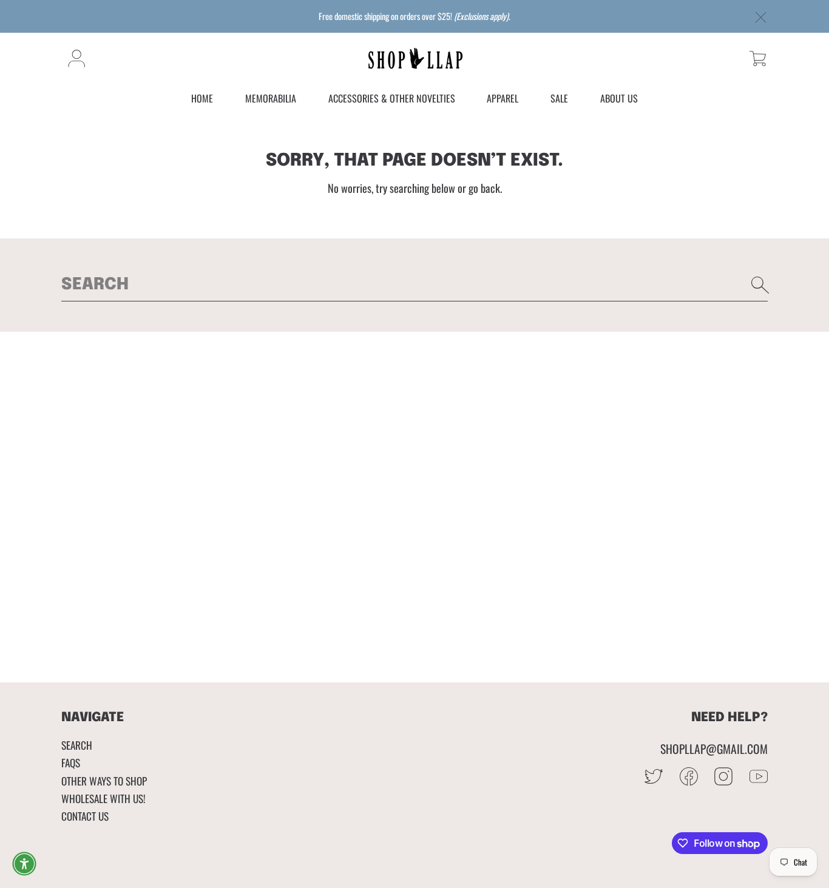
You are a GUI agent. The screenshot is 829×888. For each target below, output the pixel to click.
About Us (619, 99)
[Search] (760, 285)
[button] (757, 58)
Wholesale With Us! (103, 798)
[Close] (761, 18)
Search (76, 745)
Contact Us (85, 816)
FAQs (70, 762)
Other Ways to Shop (104, 781)
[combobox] (414, 285)
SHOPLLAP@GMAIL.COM (714, 749)
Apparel (502, 99)
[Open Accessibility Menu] (24, 864)
